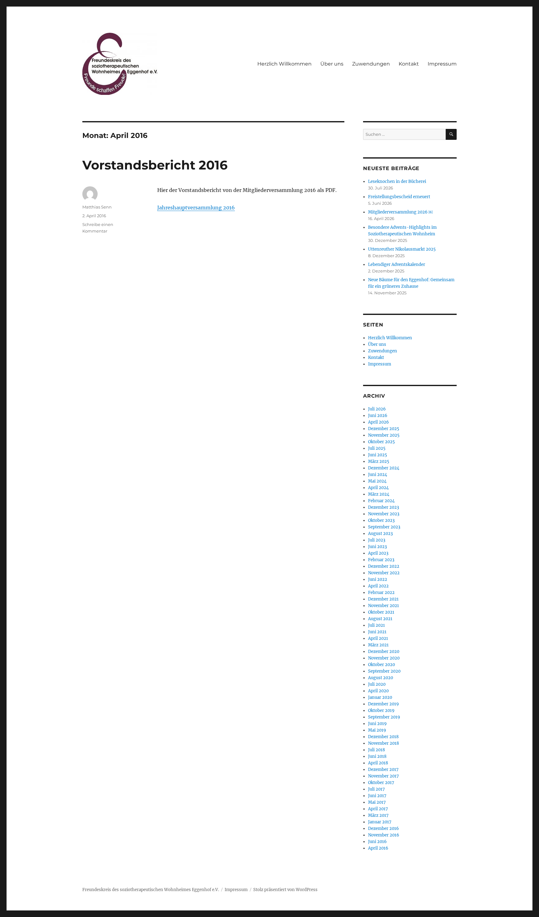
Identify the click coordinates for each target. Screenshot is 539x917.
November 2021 (383, 605)
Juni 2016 (377, 841)
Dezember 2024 (383, 468)
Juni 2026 (377, 415)
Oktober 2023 (381, 520)
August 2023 (380, 533)
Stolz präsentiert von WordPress (285, 889)
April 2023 (378, 553)
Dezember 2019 (383, 704)
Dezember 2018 (383, 736)
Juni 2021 (377, 632)
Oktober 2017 (381, 782)
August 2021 (380, 618)
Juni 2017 (377, 795)
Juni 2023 (377, 546)
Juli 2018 (376, 750)
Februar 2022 (381, 592)
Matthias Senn (97, 206)
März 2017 (378, 815)
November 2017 (383, 776)
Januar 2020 (380, 697)
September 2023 (384, 527)
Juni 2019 (377, 723)
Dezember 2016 (383, 828)
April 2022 (378, 586)
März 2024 (378, 494)
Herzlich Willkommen (284, 64)
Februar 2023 (381, 559)
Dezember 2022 (383, 566)
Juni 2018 (377, 756)
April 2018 (378, 763)
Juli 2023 (376, 540)
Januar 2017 (379, 822)
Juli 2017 (376, 789)
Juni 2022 (377, 579)
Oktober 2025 (381, 441)
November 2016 (383, 835)
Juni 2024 (377, 474)
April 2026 (378, 422)
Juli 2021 (376, 625)
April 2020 (378, 691)
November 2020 (384, 658)
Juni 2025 (377, 455)
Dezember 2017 (383, 769)
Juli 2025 (377, 448)
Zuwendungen (371, 64)
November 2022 (384, 573)
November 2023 (383, 514)
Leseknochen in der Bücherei (397, 181)
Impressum (442, 64)
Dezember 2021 (383, 599)
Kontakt (409, 64)
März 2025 (378, 461)
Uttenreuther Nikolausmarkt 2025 (402, 249)
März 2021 (378, 645)
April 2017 (378, 809)
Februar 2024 (381, 500)
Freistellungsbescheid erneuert (399, 196)
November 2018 (383, 743)
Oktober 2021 (381, 612)
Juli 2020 (377, 684)
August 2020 (380, 677)
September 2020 (384, 671)
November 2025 (384, 435)
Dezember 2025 (383, 428)
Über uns (331, 64)
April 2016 (378, 848)
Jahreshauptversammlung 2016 (196, 207)
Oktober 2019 (381, 710)
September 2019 (384, 717)
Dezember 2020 (383, 651)
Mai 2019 (377, 730)
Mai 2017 (377, 802)
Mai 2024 (377, 481)
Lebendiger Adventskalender (396, 264)
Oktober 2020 (381, 664)
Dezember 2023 (383, 507)
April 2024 (378, 487)
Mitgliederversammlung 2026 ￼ (400, 212)
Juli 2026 (377, 409)
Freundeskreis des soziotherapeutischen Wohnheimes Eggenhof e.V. (150, 889)
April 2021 (378, 638)
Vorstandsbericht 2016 (154, 165)
